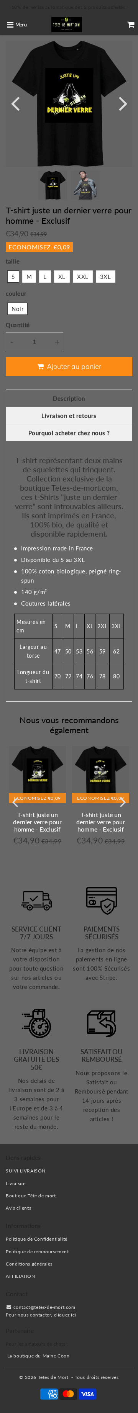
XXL (83, 276)
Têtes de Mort (53, 1377)
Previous (15, 103)
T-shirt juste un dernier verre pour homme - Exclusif (37, 822)
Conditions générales (29, 1264)
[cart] (131, 24)
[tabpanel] (52, 185)
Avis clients (18, 1208)
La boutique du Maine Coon (38, 1356)
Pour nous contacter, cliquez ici (41, 1315)
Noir (17, 308)
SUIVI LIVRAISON (26, 1171)
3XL (105, 276)
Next (123, 103)
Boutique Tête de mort (31, 1196)
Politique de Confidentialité (36, 1239)
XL (62, 276)
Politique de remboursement (37, 1251)
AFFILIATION (20, 1276)
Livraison (16, 1183)
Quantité (18, 324)
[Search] (116, 24)
